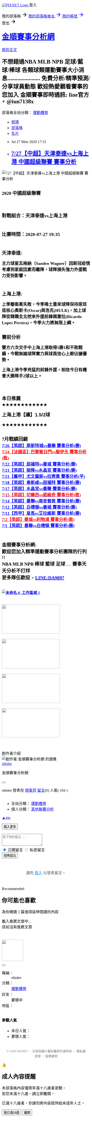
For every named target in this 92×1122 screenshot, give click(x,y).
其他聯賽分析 (42, 809)
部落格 (17, 128)
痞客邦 (30, 790)
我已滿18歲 (11, 1112)
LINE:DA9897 (49, 577)
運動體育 (40, 113)
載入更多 (10, 827)
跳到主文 (9, 50)
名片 (15, 133)
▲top (6, 818)
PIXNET (22, 1051)
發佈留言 (10, 855)
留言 (41, 790)
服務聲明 (51, 1056)
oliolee (7, 764)
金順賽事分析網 (28, 36)
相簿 (15, 122)
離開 (27, 1112)
